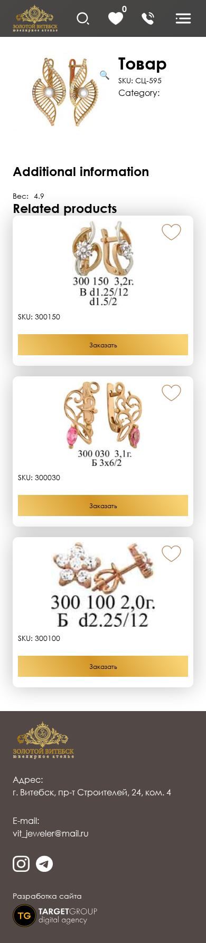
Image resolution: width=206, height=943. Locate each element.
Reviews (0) (35, 149)
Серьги (177, 93)
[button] (171, 233)
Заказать (103, 345)
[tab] (103, 117)
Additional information (141, 117)
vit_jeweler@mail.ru (51, 833)
